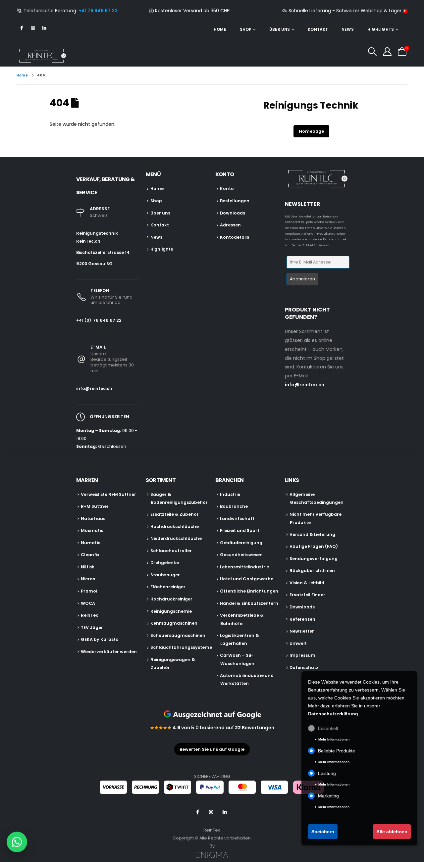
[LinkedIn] (44, 27)
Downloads (232, 213)
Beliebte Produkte (336, 750)
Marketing (328, 795)
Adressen (230, 225)
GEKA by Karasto (100, 639)
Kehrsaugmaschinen (173, 623)
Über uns (279, 29)
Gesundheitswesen (241, 554)
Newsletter (302, 631)
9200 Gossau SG (94, 263)
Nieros (88, 579)
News (347, 29)
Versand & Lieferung (312, 534)
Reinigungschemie (171, 611)
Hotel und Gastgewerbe (246, 579)
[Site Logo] (41, 55)
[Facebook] (21, 27)
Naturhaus (93, 518)
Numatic (90, 543)
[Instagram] (32, 27)
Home (220, 29)
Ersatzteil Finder (307, 595)
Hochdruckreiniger (171, 599)
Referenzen (302, 619)
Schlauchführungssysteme (181, 647)
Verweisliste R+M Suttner (108, 494)
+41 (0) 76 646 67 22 (99, 320)
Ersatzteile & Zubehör (174, 514)
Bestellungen (234, 201)
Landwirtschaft (237, 518)
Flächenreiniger (168, 587)
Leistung (327, 773)
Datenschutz (304, 667)
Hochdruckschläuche (174, 526)
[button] (372, 51)
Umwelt (298, 643)
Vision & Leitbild (307, 583)
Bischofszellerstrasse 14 (103, 252)
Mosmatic (92, 530)
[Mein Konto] (387, 51)
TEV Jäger (92, 627)
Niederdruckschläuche (176, 538)
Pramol (89, 591)
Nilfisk (87, 567)
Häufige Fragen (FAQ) (314, 546)
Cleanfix (90, 554)
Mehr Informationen (333, 739)
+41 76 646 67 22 (98, 10)
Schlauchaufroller (171, 550)
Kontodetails (234, 237)
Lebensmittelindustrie (244, 567)
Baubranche (234, 506)
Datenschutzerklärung (333, 713)
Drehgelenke (164, 562)
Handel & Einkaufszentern (249, 603)
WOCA (88, 603)
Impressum (302, 655)
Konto (227, 188)
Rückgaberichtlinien (312, 570)
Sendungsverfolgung (314, 558)
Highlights (380, 29)
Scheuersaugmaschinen (177, 635)
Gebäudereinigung (241, 543)
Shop (245, 29)
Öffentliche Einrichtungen (249, 591)
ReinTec (89, 615)
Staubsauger (165, 575)
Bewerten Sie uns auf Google (212, 749)
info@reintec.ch (94, 388)
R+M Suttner (95, 506)
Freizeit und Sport (239, 530)
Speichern (322, 831)
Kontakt (318, 29)
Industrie (230, 494)
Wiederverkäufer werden (109, 651)
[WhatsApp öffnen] (17, 842)
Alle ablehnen (391, 831)
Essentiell (328, 728)
